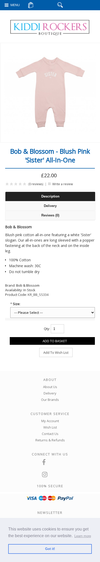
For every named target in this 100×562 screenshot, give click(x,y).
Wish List (50, 427)
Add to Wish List (55, 352)
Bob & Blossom (27, 285)
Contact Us (50, 433)
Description (50, 196)
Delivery (50, 206)
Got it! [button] (50, 549)
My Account (50, 421)
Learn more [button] (82, 536)
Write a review (62, 184)
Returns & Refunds (50, 440)
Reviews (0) (50, 215)
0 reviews (36, 184)
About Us (50, 386)
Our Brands (50, 399)
